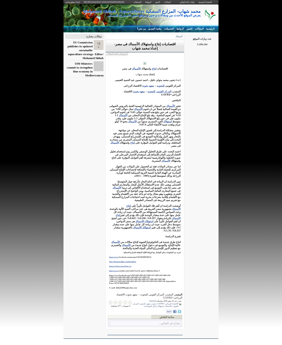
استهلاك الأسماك (142, 227)
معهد (151, 85)
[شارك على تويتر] (179, 312)
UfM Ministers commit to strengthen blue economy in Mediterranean (85, 69)
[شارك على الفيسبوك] (175, 312)
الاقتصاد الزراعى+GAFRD (167, 304)
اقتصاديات (148, 306)
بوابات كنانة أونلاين (187, 2)
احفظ (169, 311)
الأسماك (136, 68)
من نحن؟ (141, 28)
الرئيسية (210, 28)
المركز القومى (163, 91)
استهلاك (167, 121)
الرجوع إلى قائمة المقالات (117, 54)
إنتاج (154, 68)
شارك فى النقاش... (169, 323)
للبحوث (160, 85)
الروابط (180, 28)
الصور (189, 28)
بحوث (145, 85)
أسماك (178, 36)
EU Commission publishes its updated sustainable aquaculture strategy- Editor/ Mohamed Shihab (85, 50)
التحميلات (169, 28)
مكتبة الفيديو (155, 28)
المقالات (199, 28)
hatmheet (153, 301)
